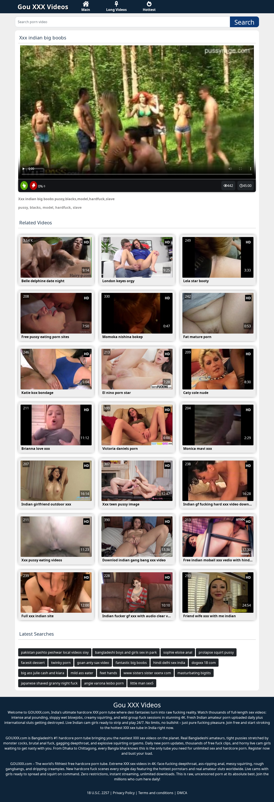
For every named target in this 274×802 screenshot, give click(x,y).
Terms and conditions (155, 792)
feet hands (108, 673)
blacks (35, 207)
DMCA (182, 792)
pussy (23, 207)
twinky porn (61, 662)
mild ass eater (82, 673)
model (48, 207)
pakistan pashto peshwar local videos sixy (55, 652)
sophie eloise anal (177, 652)
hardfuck (63, 207)
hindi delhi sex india (169, 662)
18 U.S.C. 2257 (98, 792)
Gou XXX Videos (43, 6)
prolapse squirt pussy (216, 652)
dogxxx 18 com (204, 662)
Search (244, 22)
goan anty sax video (93, 662)
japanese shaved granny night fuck (49, 683)
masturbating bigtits (194, 673)
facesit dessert (33, 662)
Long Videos (116, 9)
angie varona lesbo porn (104, 683)
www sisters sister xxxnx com (147, 673)
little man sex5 (141, 683)
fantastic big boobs (131, 662)
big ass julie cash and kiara (42, 673)
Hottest (149, 9)
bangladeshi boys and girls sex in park (126, 652)
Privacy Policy (124, 792)
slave (77, 207)
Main (85, 9)
